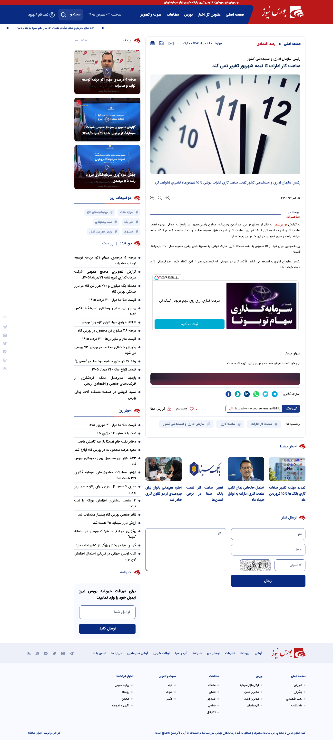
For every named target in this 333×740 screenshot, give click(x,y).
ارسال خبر (213, 653)
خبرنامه (197, 653)
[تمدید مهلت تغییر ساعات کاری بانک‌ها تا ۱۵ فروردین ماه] (287, 469)
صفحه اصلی (235, 15)
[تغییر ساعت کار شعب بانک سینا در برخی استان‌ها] (204, 469)
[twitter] (265, 394)
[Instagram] (63, 653)
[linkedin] (247, 394)
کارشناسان (253, 705)
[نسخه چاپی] (152, 43)
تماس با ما (99, 653)
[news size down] (167, 197)
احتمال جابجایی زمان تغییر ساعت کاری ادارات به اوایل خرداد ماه (246, 494)
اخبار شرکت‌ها (125, 676)
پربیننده (125, 243)
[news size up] (152, 197)
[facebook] (228, 394)
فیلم (170, 685)
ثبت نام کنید (189, 324)
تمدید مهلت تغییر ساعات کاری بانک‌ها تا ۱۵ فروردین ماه (287, 494)
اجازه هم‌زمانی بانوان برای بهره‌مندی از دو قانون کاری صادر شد (163, 494)
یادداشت (296, 705)
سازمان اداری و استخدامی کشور (184, 424)
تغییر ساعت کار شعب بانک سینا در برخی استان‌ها (204, 494)
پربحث (107, 243)
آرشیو (258, 653)
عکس (169, 698)
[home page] (283, 12)
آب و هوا (181, 653)
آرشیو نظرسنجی (137, 653)
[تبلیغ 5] (225, 379)
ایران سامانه (35, 733)
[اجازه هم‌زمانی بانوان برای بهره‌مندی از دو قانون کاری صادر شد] (163, 469)
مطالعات (173, 15)
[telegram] (275, 394)
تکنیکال (211, 712)
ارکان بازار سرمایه (249, 685)
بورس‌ (188, 15)
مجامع (125, 698)
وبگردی (298, 692)
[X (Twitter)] (54, 653)
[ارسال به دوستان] (171, 44)
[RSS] (29, 653)
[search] (63, 15)
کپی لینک (291, 408)
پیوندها (244, 653)
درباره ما (116, 653)
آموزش (298, 685)
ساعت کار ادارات (262, 424)
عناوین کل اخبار (209, 15)
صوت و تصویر (151, 15)
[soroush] (238, 394)
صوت (169, 692)
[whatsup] (256, 394)
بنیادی (211, 705)
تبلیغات (230, 653)
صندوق (211, 698)
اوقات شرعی (161, 653)
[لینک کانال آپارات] (37, 653)
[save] (161, 43)
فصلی (212, 692)
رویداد (125, 692)
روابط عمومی (122, 685)
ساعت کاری (228, 424)
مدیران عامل (251, 692)
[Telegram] (71, 653)
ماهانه (211, 685)
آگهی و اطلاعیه (120, 705)
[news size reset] (159, 197)
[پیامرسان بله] (46, 653)
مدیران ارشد (251, 698)
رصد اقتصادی (265, 44)
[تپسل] (156, 277)
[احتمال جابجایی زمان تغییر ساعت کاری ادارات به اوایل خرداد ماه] (246, 469)
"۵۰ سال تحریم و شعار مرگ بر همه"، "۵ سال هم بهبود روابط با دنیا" (62, 28)
